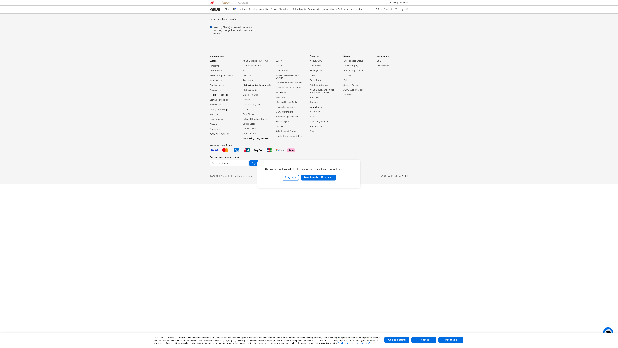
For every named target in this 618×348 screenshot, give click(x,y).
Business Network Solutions (289, 83)
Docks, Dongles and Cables (289, 136)
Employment (316, 70)
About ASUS (316, 61)
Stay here (290, 177)
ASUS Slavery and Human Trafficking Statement (322, 91)
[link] (215, 9)
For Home (214, 66)
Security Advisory (351, 85)
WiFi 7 (279, 61)
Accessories (215, 90)
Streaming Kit (282, 121)
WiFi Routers (282, 70)
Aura (312, 131)
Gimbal (279, 126)
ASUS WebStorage (319, 85)
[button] (394, 2)
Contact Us (315, 65)
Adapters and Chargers (287, 131)
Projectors (215, 129)
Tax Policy (314, 97)
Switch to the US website (318, 177)
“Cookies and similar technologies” (354, 343)
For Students (216, 70)
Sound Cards (249, 124)
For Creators (216, 80)
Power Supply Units (252, 104)
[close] (356, 164)
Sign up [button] (256, 163)
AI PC (312, 116)
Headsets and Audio (285, 107)
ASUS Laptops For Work (221, 75)
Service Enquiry (350, 65)
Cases (246, 109)
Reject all (424, 339)
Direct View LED (217, 119)
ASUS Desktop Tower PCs (255, 61)
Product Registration (353, 70)
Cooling (246, 99)
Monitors (214, 114)
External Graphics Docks (255, 119)
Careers (314, 102)
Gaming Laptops (217, 85)
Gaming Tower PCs (252, 65)
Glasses (213, 124)
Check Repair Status (353, 61)
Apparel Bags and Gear (287, 117)
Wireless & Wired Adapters (288, 87)
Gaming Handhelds (219, 100)
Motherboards (250, 90)
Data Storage (249, 114)
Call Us (346, 80)
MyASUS (347, 94)
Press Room (315, 80)
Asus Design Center (319, 121)
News (312, 75)
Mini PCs (247, 75)
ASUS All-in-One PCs (220, 134)
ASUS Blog (315, 112)
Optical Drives (250, 128)
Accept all (451, 339)
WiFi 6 (279, 65)
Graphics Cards (250, 95)
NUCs (246, 70)
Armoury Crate (317, 126)
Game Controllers (284, 112)
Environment (383, 65)
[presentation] (211, 27)
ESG (379, 61)
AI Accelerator (250, 133)
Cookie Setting (397, 339)
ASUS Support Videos (354, 90)
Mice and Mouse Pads (286, 102)
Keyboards (281, 97)
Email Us (347, 75)
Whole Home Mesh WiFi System (287, 76)
